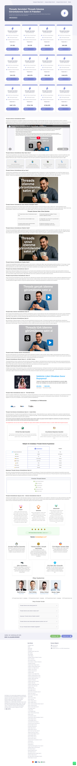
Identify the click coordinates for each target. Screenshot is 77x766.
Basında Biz (30, 649)
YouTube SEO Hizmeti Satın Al (33, 721)
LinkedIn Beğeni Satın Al (32, 735)
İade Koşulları (30, 652)
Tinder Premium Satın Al (32, 738)
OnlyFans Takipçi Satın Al (32, 754)
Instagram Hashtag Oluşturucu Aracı (34, 675)
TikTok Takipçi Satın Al (31, 688)
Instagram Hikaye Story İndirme (33, 681)
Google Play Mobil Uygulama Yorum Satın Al (35, 745)
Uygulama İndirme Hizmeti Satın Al (34, 747)
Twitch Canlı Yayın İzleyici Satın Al (34, 730)
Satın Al (8, 49)
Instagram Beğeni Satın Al (50, 2)
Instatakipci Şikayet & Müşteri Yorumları (35, 657)
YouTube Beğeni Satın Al (32, 720)
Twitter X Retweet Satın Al (32, 705)
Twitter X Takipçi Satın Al (32, 700)
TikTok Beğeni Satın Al (31, 690)
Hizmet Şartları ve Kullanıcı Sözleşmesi (34, 661)
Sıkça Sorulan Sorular (31, 660)
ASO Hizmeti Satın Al (31, 748)
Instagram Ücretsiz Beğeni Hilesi (33, 673)
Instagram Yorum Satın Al (32, 669)
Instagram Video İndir (31, 682)
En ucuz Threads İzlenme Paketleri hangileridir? (38, 626)
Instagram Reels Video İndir (32, 685)
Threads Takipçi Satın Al (32, 718)
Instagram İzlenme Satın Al (61, 2)
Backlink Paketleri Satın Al (32, 750)
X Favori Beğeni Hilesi (31, 711)
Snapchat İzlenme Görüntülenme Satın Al (35, 739)
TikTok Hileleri (30, 696)
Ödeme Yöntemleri (31, 658)
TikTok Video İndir (31, 699)
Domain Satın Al (30, 742)
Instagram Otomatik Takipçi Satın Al (34, 666)
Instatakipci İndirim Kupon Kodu (33, 651)
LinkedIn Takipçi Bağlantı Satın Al (33, 733)
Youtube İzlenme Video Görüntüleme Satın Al (35, 717)
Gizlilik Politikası (30, 655)
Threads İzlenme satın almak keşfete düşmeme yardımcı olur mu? (38, 621)
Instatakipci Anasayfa (31, 663)
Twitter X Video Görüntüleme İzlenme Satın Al (35, 703)
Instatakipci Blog (30, 645)
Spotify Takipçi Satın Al (32, 727)
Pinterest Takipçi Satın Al (32, 736)
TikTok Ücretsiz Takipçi (32, 697)
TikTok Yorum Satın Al (31, 693)
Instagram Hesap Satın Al (32, 670)
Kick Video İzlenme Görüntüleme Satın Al (35, 756)
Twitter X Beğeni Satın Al (32, 702)
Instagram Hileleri (31, 672)
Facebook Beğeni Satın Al (32, 724)
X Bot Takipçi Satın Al (31, 708)
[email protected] (55, 645)
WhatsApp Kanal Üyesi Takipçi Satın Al (34, 753)
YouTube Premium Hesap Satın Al (33, 723)
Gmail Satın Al (30, 741)
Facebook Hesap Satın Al (32, 726)
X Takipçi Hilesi (30, 709)
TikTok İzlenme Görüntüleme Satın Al (34, 691)
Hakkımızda (30, 648)
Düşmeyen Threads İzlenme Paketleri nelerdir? (38, 616)
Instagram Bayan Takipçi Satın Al (33, 664)
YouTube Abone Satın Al (32, 715)
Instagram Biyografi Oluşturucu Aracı (34, 676)
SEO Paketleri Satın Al (32, 751)
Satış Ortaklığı (30, 654)
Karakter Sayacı (30, 714)
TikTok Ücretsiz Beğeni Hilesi (33, 694)
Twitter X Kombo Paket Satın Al (33, 706)
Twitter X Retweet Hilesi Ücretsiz (33, 712)
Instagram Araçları (31, 687)
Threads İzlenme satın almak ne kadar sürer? (38, 610)
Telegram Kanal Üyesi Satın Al (33, 732)
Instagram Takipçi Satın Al (38, 2)
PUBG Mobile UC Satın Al (32, 757)
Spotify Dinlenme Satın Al (32, 729)
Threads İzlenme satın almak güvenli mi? (38, 605)
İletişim (69, 2)
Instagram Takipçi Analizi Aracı (33, 678)
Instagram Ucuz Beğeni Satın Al (33, 667)
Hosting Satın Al (30, 744)
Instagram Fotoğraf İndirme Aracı (33, 684)
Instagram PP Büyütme (32, 679)
